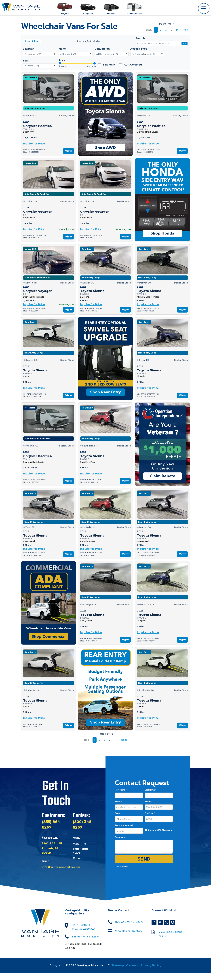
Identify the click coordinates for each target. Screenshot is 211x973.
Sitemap (117, 965)
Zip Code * (150, 813)
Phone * (148, 801)
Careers (132, 965)
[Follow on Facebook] (154, 922)
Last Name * (150, 790)
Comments (120, 837)
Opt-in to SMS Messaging (160, 830)
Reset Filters (32, 41)
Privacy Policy (150, 965)
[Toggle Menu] (203, 8)
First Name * (121, 790)
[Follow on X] (166, 922)
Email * (118, 801)
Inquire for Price (34, 143)
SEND (143, 858)
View (68, 151)
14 (177, 29)
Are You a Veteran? (124, 825)
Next (185, 29)
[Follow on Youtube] (160, 922)
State (117, 813)
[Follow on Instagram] (172, 922)
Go (184, 43)
